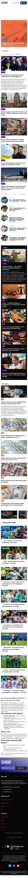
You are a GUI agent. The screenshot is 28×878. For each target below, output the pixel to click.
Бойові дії (6, 54)
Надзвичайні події (5, 817)
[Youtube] (18, 3)
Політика (3, 72)
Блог (3, 300)
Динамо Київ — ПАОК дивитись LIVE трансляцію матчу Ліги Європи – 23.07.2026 (13, 649)
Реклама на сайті (11, 837)
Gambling (19, 837)
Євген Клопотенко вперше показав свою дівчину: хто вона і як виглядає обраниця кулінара (13, 375)
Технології (5, 40)
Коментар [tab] (23, 194)
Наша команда (8, 833)
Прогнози (11, 197)
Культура (4, 263)
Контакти (3, 806)
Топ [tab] (14, 194)
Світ (13, 54)
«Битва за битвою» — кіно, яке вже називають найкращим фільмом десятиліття (12, 268)
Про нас (2, 809)
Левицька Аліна (14, 78)
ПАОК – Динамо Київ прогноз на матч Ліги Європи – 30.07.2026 (17, 209)
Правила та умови (5, 803)
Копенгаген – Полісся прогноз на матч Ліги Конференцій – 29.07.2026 (17, 229)
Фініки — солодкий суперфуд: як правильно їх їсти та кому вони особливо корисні (13, 304)
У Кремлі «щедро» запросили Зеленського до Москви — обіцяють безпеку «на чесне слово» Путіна (14, 113)
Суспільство (18, 54)
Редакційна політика (18, 833)
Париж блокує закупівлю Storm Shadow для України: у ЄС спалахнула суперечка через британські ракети (13, 188)
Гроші (10, 54)
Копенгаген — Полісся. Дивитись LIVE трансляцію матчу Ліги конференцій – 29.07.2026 (16, 219)
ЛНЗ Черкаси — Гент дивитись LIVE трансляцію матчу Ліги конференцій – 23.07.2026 (17, 239)
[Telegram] (13, 3)
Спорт (10, 215)
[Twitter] (16, 3)
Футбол (7, 568)
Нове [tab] (5, 194)
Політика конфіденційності (6, 799)
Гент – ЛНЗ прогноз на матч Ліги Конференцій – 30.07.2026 (17, 200)
